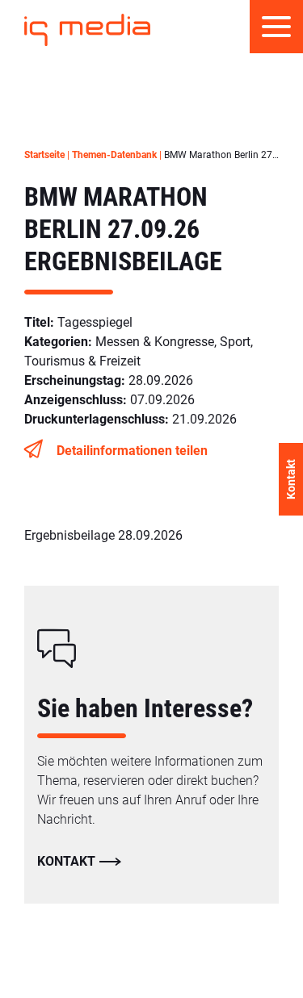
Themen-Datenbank (114, 155)
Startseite (44, 155)
